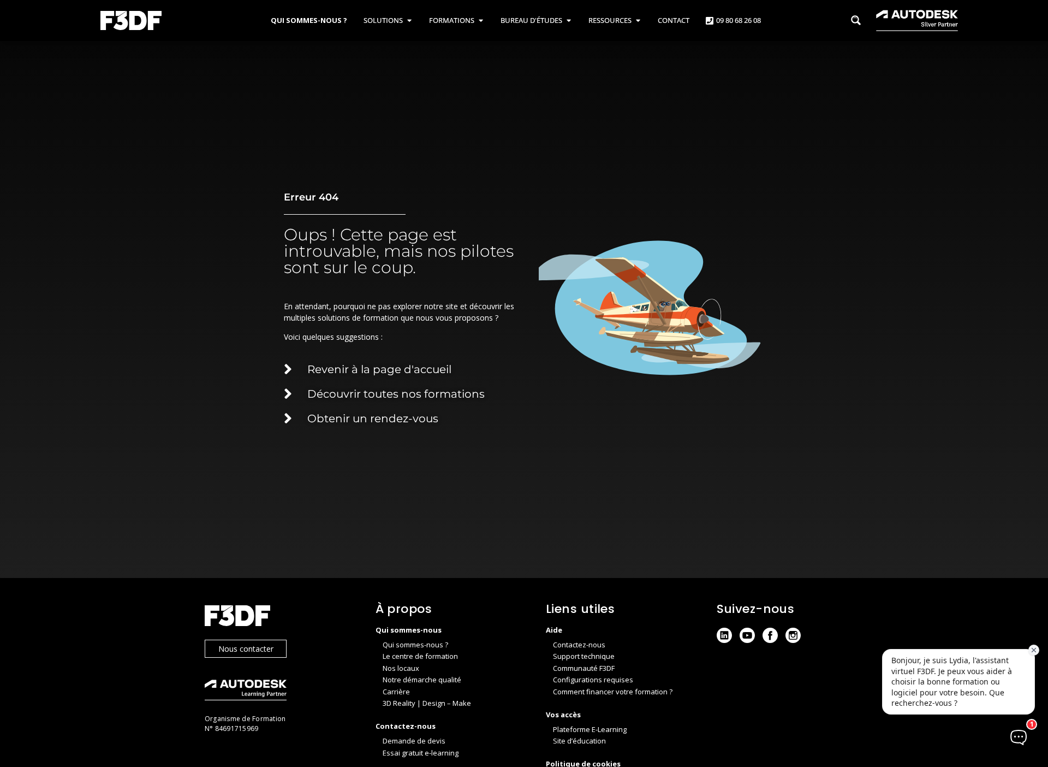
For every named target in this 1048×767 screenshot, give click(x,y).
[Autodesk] (279, 691)
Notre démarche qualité (422, 680)
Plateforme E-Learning (590, 729)
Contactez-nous (579, 645)
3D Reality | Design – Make (427, 703)
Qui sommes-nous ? (415, 645)
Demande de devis (414, 741)
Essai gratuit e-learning (420, 753)
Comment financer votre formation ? (612, 692)
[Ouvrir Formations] (480, 20)
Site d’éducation (579, 741)
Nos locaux (401, 668)
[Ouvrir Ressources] (637, 20)
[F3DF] (279, 617)
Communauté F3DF (584, 668)
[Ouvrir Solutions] (409, 20)
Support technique (584, 656)
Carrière (396, 692)
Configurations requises (593, 680)
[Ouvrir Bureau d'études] (568, 20)
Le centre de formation (420, 656)
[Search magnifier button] (856, 20)
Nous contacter (245, 649)
